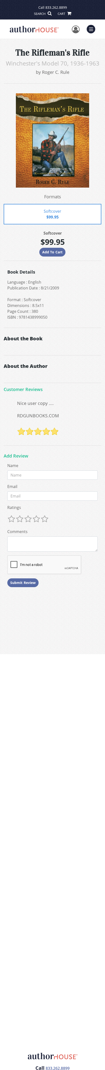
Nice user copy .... (35, 403)
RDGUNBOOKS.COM (38, 416)
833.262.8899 (56, 7)
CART (62, 13)
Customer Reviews (23, 389)
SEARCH (40, 13)
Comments (17, 531)
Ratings (14, 507)
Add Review (16, 456)
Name (12, 465)
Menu (92, 28)
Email (12, 486)
